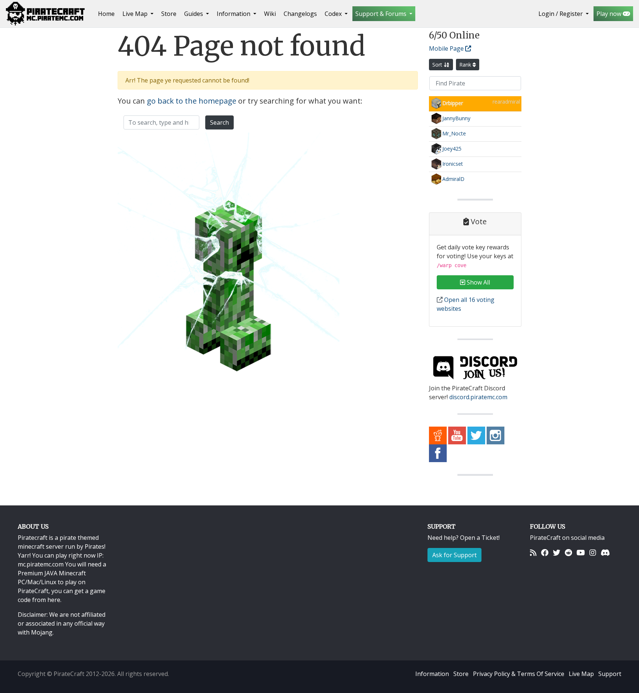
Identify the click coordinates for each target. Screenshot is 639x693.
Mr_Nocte (454, 133)
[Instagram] (592, 552)
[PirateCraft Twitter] (476, 435)
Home (108, 13)
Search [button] (219, 122)
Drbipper (452, 103)
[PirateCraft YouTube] (457, 435)
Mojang (42, 632)
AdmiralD (453, 178)
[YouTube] (581, 552)
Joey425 (452, 148)
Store (168, 14)
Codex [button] (334, 14)
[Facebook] (544, 552)
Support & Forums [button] (381, 14)
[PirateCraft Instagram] (495, 435)
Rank (466, 64)
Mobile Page (447, 48)
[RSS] (533, 552)
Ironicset (452, 163)
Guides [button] (194, 14)
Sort (438, 64)
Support (609, 674)
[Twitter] (556, 552)
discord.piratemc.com (478, 397)
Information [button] (234, 14)
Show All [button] (477, 282)
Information (432, 674)
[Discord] (605, 552)
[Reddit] (568, 552)
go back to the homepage (191, 101)
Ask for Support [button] (454, 555)
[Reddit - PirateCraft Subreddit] (438, 435)
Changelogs (300, 14)
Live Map (581, 674)
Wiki (270, 14)
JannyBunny (456, 118)
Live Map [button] (135, 14)
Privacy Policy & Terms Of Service (518, 674)
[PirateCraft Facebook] (438, 453)
